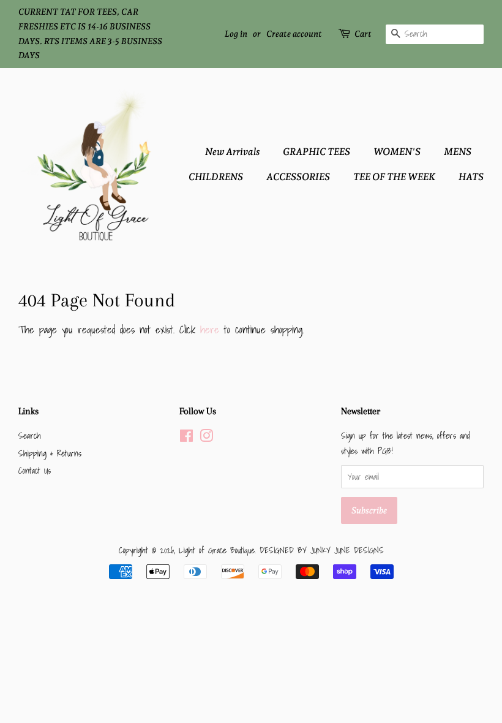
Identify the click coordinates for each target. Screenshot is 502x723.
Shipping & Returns (49, 453)
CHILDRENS (216, 177)
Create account (294, 34)
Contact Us (34, 470)
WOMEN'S (397, 151)
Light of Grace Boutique (217, 550)
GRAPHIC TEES (316, 151)
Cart (363, 34)
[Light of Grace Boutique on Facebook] (186, 438)
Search (29, 435)
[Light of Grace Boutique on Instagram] (206, 438)
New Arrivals (232, 151)
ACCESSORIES (298, 177)
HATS (471, 177)
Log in (236, 34)
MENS (457, 151)
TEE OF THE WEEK (394, 177)
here (209, 329)
